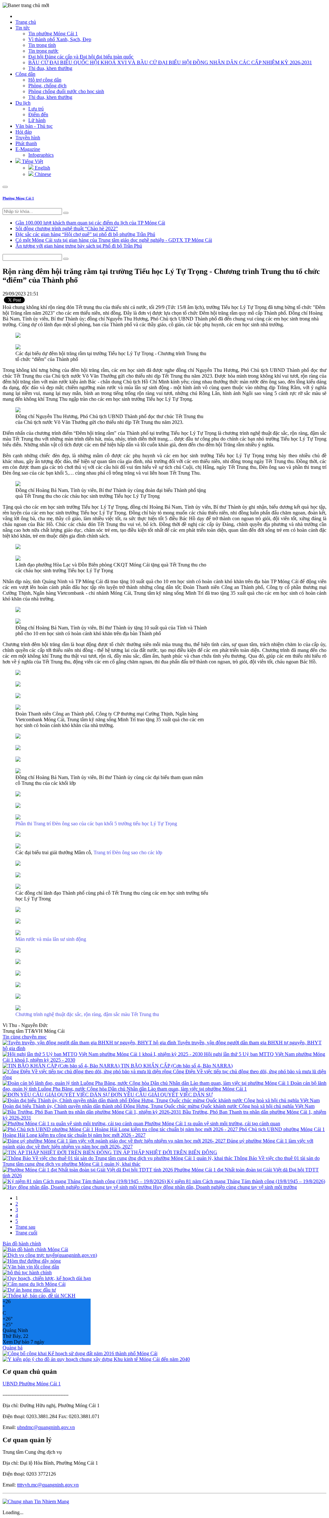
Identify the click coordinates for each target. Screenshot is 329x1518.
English (41, 168)
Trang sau (25, 1227)
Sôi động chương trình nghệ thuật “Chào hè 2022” (66, 228)
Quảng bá (12, 1347)
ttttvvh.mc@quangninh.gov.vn (48, 1484)
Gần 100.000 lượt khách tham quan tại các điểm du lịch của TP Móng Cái (90, 222)
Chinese (42, 174)
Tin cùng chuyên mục (25, 1037)
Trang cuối (26, 1232)
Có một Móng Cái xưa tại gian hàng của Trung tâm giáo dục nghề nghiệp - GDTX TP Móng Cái (113, 240)
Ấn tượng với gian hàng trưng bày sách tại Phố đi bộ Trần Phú (78, 246)
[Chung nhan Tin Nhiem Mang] (36, 1501)
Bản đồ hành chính (22, 1243)
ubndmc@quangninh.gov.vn (46, 1427)
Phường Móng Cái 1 (18, 198)
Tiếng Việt (32, 161)
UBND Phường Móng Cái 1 (32, 1383)
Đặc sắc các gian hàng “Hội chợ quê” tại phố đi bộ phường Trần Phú (85, 234)
